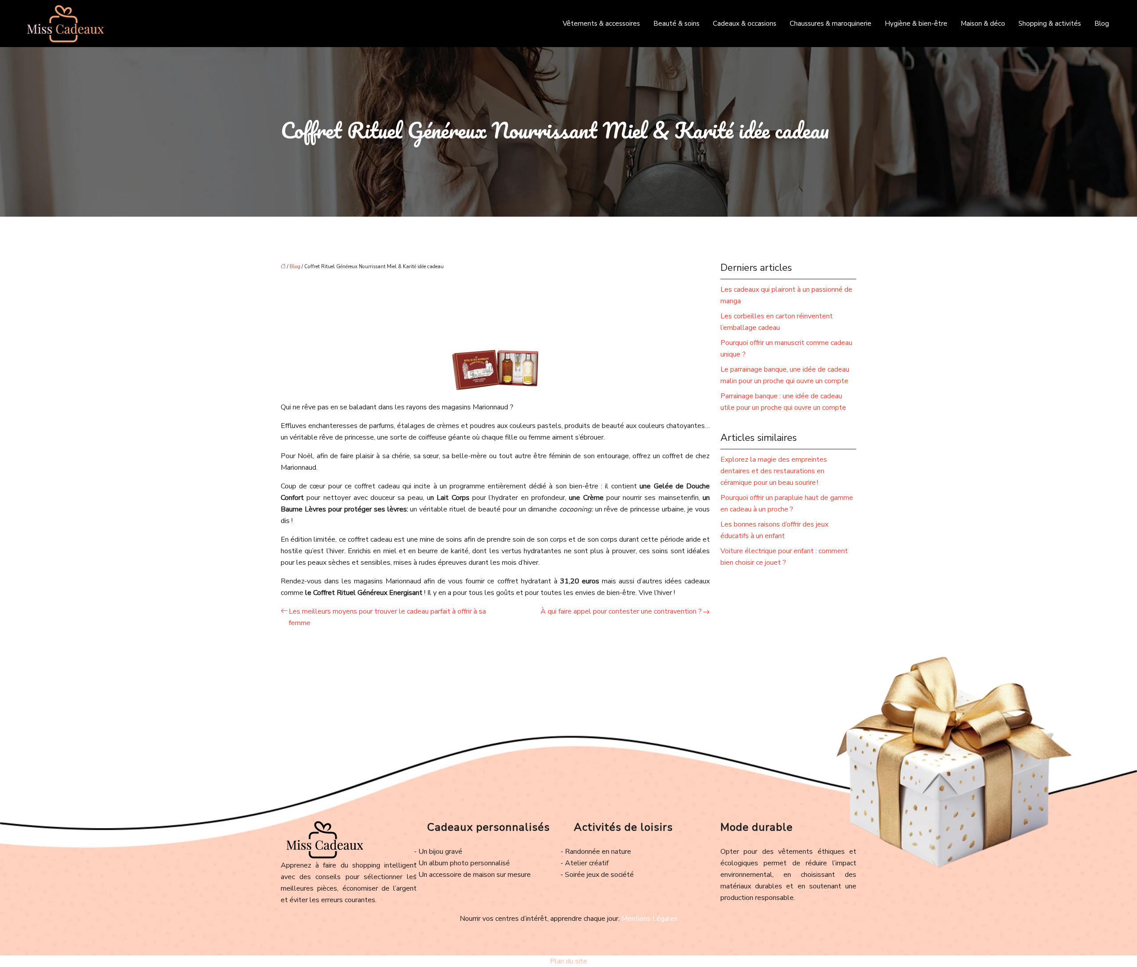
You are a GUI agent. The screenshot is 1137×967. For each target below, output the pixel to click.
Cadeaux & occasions (744, 23)
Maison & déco (983, 23)
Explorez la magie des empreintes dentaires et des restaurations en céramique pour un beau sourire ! (773, 471)
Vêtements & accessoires (601, 23)
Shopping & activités (1049, 23)
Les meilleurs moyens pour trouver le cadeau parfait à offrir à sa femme (387, 617)
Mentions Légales (649, 918)
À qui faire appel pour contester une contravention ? (621, 611)
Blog (1101, 23)
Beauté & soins (676, 23)
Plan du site (568, 961)
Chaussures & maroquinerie (830, 23)
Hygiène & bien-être (916, 23)
